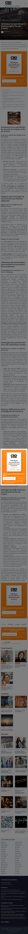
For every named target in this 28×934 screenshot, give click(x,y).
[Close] (24, 451)
